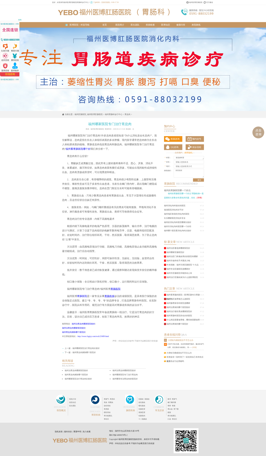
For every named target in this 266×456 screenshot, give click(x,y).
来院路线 (196, 25)
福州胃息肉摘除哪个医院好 (73, 332)
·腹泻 (169, 399)
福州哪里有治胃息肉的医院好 (125, 379)
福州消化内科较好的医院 (174, 206)
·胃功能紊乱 (107, 416)
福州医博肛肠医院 (195, 2)
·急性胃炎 (107, 406)
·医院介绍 (72, 399)
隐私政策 (59, 432)
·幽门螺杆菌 (171, 402)
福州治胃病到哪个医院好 (177, 324)
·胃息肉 (112, 399)
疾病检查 (150, 25)
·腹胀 (169, 412)
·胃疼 (169, 406)
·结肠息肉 (141, 416)
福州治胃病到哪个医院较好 (178, 307)
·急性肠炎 (141, 402)
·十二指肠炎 (142, 419)
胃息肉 (127, 114)
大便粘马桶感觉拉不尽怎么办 (180, 340)
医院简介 (119, 25)
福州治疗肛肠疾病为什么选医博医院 (182, 277)
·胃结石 (106, 419)
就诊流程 (196, 147)
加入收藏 (86, 432)
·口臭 (169, 419)
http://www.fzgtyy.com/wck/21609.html (93, 336)
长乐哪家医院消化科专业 (174, 218)
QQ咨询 (174, 147)
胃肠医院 (82, 296)
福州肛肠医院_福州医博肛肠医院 (89, 114)
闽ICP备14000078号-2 (118, 435)
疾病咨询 (175, 139)
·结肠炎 (141, 399)
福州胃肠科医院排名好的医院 (179, 316)
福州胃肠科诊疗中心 (113, 114)
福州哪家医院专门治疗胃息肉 (125, 375)
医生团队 (135, 25)
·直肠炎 (146, 399)
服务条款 (68, 432)
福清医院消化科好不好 (173, 210)
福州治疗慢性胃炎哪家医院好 (179, 311)
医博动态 (165, 25)
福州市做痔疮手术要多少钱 (178, 261)
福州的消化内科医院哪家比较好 (177, 222)
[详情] (199, 198)
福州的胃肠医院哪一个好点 (177, 190)
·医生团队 (72, 406)
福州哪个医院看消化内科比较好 (177, 231)
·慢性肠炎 (141, 406)
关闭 (19, 20)
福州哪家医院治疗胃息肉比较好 (86, 348)
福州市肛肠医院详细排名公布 (179, 273)
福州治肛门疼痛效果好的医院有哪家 (182, 256)
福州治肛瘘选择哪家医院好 (178, 248)
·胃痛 (173, 406)
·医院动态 (72, 402)
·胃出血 (170, 409)
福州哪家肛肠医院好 (175, 252)
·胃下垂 (176, 409)
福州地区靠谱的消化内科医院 (176, 214)
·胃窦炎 (110, 402)
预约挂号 (196, 139)
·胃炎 (105, 402)
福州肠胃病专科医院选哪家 (178, 303)
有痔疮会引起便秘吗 (175, 361)
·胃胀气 (106, 399)
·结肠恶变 (141, 409)
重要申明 (77, 432)
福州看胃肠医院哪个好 (78, 149)
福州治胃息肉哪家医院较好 (83, 324)
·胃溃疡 (106, 409)
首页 (104, 25)
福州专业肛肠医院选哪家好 (178, 269)
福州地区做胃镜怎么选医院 (178, 299)
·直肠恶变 (141, 412)
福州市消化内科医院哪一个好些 (177, 226)
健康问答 (180, 25)
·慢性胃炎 (107, 412)
